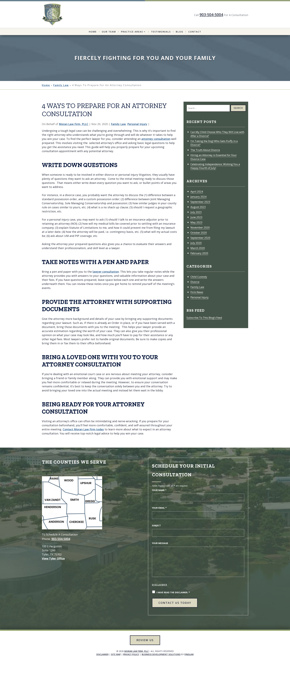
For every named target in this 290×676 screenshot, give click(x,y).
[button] (277, 667)
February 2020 (199, 253)
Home (93, 32)
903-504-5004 (211, 14)
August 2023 (198, 207)
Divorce (194, 282)
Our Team (109, 32)
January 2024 (198, 196)
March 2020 (197, 248)
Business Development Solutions (161, 654)
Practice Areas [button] (132, 32)
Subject (156, 525)
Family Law (118, 124)
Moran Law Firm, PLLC (73, 124)
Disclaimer (159, 584)
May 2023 (196, 222)
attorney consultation (155, 139)
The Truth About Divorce (205, 150)
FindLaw (189, 654)
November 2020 (200, 227)
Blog (179, 32)
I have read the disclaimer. (173, 592)
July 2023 (196, 212)
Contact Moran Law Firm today (83, 429)
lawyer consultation (106, 271)
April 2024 (196, 191)
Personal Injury (137, 124)
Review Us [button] (145, 640)
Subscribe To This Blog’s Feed (204, 317)
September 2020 (200, 237)
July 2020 (196, 243)
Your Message (160, 543)
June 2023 (196, 217)
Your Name (159, 490)
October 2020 (198, 232)
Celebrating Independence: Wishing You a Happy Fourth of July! (215, 166)
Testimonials (161, 32)
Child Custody (198, 276)
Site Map (116, 654)
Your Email (159, 507)
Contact (194, 32)
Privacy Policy (131, 654)
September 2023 (200, 201)
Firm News (196, 292)
